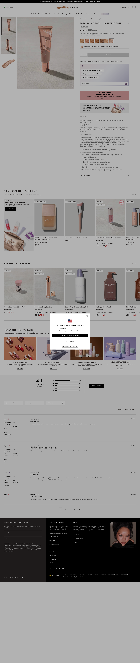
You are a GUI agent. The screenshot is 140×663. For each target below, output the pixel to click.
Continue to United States (70, 335)
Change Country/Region (70, 346)
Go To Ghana (70, 341)
